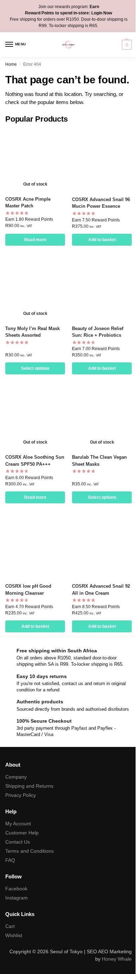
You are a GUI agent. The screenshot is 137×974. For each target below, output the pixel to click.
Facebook (16, 888)
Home (11, 64)
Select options (35, 368)
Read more (35, 239)
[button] (126, 45)
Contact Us (17, 842)
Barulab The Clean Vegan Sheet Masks (99, 460)
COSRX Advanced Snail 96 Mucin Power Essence (101, 203)
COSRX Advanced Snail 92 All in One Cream (101, 589)
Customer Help (22, 833)
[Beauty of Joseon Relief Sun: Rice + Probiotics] (102, 290)
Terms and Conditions (29, 851)
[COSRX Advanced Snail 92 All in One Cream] (102, 547)
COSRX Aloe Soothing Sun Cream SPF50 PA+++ (34, 460)
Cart (10, 926)
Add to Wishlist (51, 139)
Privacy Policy (20, 795)
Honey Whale (117, 959)
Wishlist (13, 935)
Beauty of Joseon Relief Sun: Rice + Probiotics (97, 332)
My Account (18, 823)
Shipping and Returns (29, 786)
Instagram (16, 898)
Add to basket (102, 239)
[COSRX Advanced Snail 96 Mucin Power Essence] (102, 160)
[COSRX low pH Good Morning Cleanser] (35, 547)
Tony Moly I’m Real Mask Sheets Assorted (32, 332)
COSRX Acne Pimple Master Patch (28, 202)
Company (16, 777)
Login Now (101, 13)
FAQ (10, 860)
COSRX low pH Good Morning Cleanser (28, 589)
